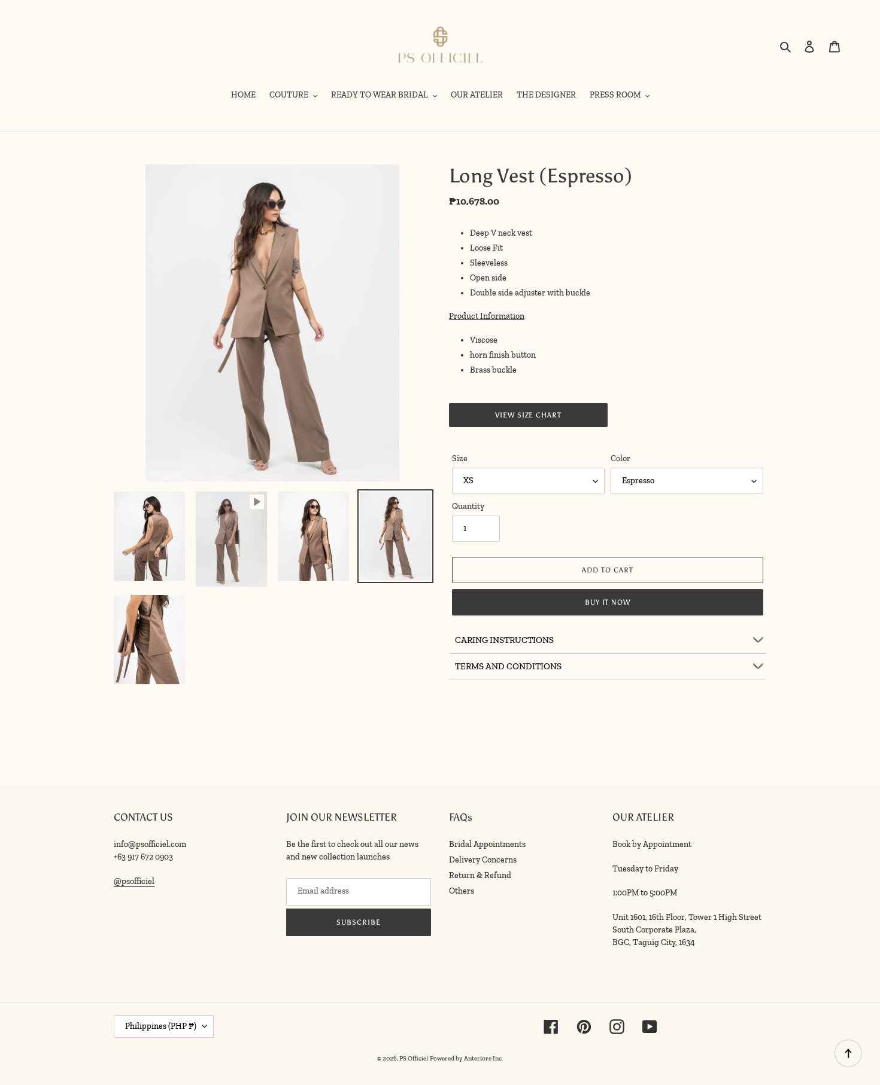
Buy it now (608, 602)
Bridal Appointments (487, 844)
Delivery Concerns (483, 860)
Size (460, 458)
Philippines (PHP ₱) (160, 1026)
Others (461, 891)
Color (620, 458)
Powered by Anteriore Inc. (466, 1058)
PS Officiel (413, 1058)
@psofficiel (134, 881)
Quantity (468, 506)
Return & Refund (480, 875)
